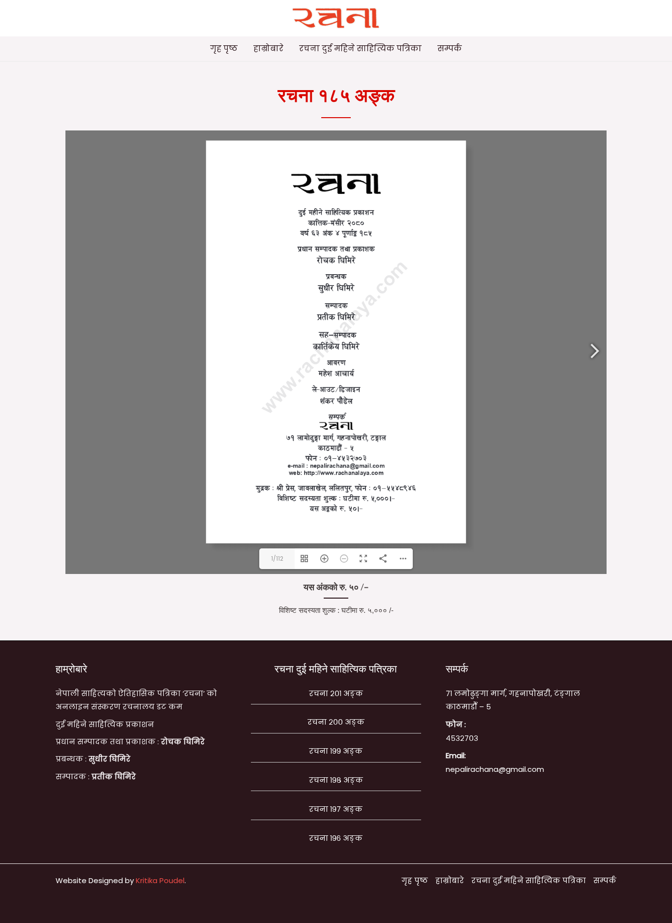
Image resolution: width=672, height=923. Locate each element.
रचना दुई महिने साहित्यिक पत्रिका (360, 48)
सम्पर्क (449, 48)
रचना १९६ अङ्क (336, 838)
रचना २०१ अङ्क (336, 693)
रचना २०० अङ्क (336, 722)
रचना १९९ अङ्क (336, 751)
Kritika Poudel (160, 880)
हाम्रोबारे (268, 48)
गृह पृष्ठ (224, 48)
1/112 (277, 558)
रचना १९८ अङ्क (336, 780)
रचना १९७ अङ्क (336, 809)
